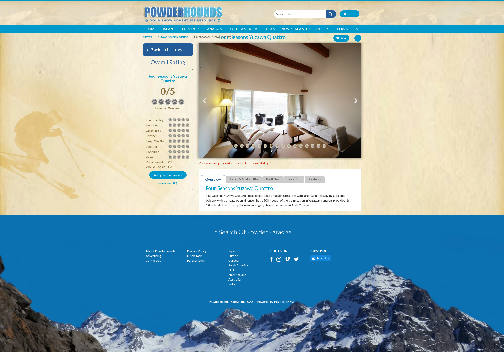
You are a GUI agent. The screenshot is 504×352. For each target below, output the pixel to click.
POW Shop (346, 29)
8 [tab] (277, 146)
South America (242, 29)
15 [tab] (319, 146)
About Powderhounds (160, 251)
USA (269, 29)
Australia (234, 279)
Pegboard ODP (284, 301)
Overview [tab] (213, 179)
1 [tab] (236, 146)
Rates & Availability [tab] (244, 179)
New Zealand (294, 29)
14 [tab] (313, 146)
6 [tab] (265, 146)
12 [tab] (301, 146)
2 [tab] (242, 146)
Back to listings (165, 49)
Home (151, 29)
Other (322, 29)
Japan (167, 29)
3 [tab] (248, 146)
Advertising (153, 256)
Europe (189, 29)
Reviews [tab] (315, 179)
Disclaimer (194, 256)
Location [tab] (293, 179)
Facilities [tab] (272, 179)
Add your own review (168, 175)
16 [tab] (324, 146)
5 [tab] (259, 146)
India (231, 284)
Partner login (196, 260)
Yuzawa (147, 36)
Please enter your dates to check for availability (234, 163)
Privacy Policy (196, 251)
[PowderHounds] (196, 13)
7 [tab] (271, 146)
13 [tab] (307, 146)
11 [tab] (295, 146)
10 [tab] (289, 146)
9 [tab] (283, 146)
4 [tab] (254, 146)
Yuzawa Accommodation (173, 36)
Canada (212, 29)
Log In (350, 14)
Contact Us (153, 260)
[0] (154, 102)
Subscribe (322, 258)
